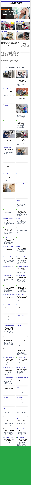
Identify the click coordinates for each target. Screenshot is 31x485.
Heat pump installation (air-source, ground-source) (9, 107)
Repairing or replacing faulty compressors (9, 240)
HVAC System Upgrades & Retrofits (22, 278)
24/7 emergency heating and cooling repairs (22, 389)
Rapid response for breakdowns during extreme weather (9, 400)
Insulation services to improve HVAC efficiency (22, 431)
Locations (10, 5)
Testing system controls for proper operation (22, 186)
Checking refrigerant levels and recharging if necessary (21, 176)
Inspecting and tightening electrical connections (9, 193)
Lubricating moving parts (9, 201)
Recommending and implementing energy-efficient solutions (22, 318)
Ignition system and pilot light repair (22, 259)
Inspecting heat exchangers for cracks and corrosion (21, 212)
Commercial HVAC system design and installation (22, 351)
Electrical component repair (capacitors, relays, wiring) (22, 269)
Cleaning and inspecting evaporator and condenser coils (9, 177)
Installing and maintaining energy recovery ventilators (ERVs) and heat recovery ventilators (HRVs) (9, 328)
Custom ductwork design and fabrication (22, 360)
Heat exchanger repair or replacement (9, 268)
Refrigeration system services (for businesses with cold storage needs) (9, 370)
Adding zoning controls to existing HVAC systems (9, 297)
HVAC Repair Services (22, 220)
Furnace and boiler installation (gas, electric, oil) (21, 98)
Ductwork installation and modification (9, 122)
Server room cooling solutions (22, 369)
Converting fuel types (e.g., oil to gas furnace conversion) (22, 297)
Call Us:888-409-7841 (25, 50)
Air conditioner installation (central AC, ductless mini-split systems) (9, 91)
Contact (13, 5)
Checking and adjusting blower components (22, 202)
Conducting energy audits (9, 316)
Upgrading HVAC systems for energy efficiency (9, 288)
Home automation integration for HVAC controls (9, 440)
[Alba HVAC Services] (15, 3)
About (7, 5)
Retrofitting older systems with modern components (22, 288)
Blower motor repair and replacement (9, 259)
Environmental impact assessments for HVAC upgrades (22, 421)
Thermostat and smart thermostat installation (21, 123)
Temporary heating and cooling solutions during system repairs (22, 400)
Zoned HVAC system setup (9, 149)
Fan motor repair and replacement (22, 239)
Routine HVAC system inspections (9, 166)
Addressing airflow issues (9, 277)
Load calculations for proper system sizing (21, 410)
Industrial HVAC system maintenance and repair (9, 360)
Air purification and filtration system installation (22, 140)
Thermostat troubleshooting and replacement (9, 249)
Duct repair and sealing (22, 248)
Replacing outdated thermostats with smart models (9, 307)
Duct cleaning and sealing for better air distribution (9, 341)
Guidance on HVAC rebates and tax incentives (9, 431)
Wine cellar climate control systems (9, 380)
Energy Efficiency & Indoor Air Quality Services (22, 307)
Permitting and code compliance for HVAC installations (9, 421)
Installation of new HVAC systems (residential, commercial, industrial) (22, 80)
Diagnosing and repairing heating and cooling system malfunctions (9, 230)
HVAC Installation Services (9, 79)
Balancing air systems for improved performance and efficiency (22, 341)
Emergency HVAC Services (9, 388)
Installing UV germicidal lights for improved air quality (22, 327)
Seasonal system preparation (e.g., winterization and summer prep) (22, 440)
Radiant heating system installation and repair (22, 380)
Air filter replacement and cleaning (22, 166)
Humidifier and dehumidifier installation (9, 140)
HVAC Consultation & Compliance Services (9, 410)
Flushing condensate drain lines (9, 220)
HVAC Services (4, 5)
